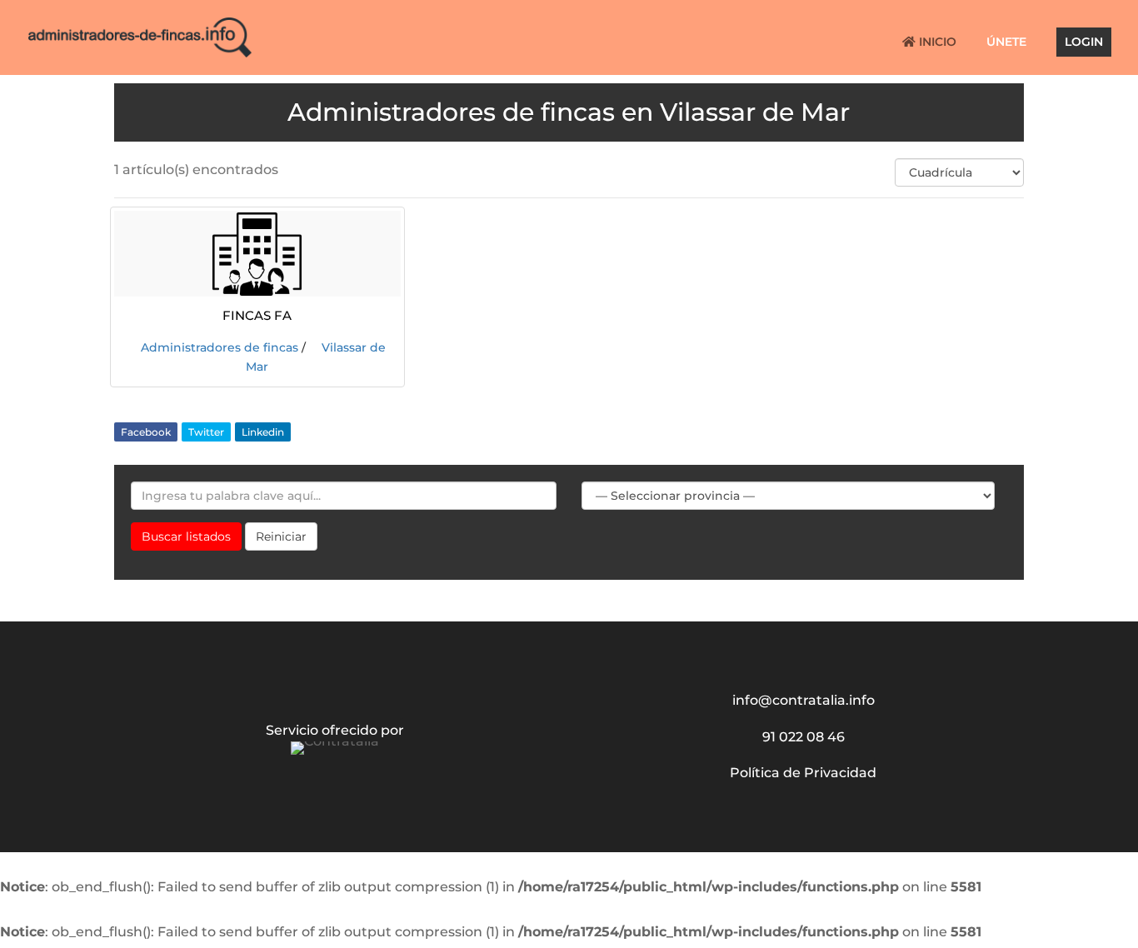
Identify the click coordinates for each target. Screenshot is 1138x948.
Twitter (206, 432)
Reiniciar (281, 536)
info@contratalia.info (803, 700)
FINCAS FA (257, 313)
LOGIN (1084, 42)
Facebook (146, 432)
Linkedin (263, 432)
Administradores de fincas (219, 347)
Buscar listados (186, 536)
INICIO (936, 42)
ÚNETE (1006, 42)
